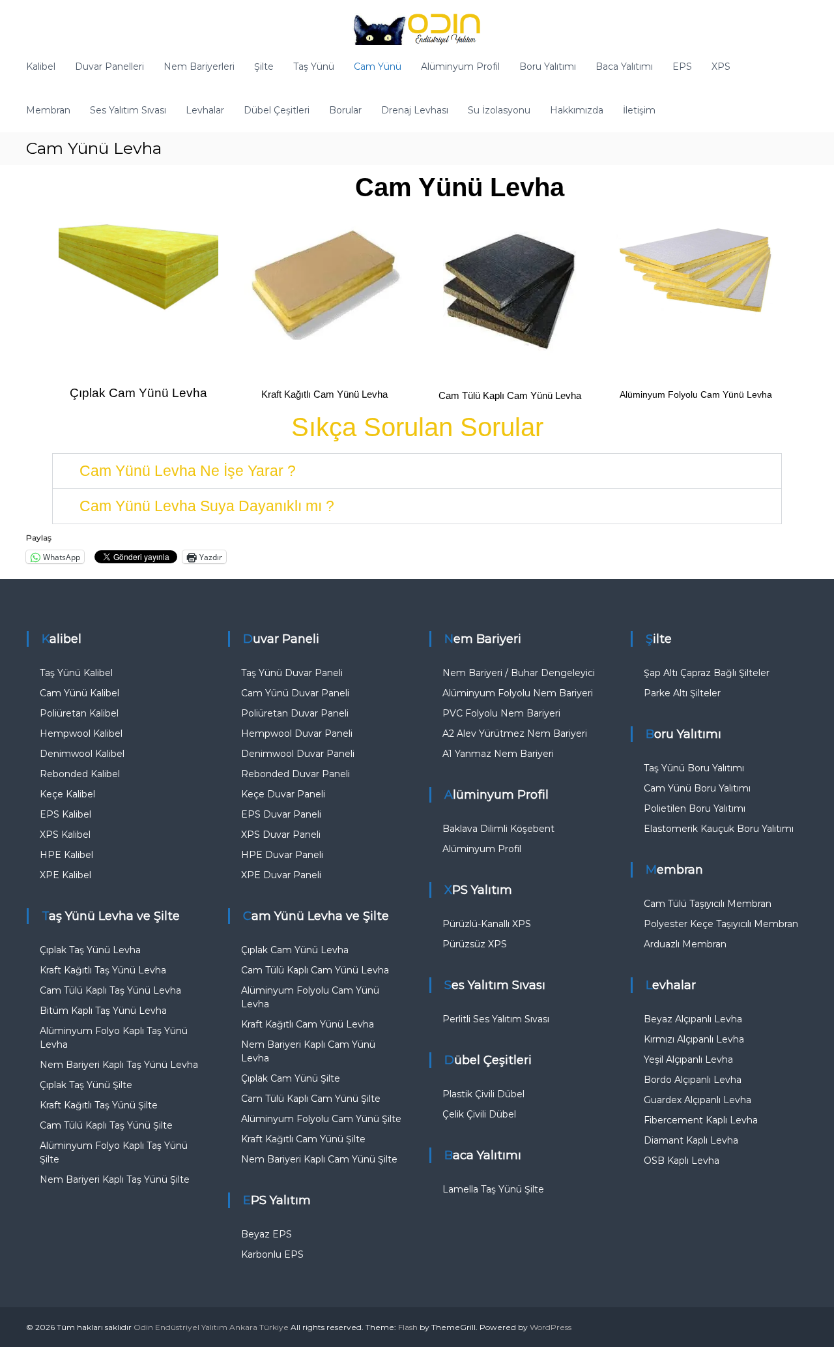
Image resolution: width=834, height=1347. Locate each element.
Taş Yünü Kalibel (76, 673)
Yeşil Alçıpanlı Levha (688, 1059)
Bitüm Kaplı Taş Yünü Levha (103, 1010)
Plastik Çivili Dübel (483, 1094)
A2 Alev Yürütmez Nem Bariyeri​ (514, 733)
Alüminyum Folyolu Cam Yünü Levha (696, 394)
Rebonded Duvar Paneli (295, 774)
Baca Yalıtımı (624, 66)
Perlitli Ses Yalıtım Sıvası (495, 1019)
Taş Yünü (313, 66)
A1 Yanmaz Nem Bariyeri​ (498, 754)
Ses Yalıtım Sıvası (128, 110)
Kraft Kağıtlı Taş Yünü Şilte (99, 1105)
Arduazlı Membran (685, 944)
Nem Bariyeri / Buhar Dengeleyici (518, 673)
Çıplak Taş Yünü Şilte (86, 1085)
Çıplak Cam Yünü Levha (138, 393)
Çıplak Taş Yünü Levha (90, 950)
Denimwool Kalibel (82, 754)
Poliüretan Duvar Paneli (295, 713)
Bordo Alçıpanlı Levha (692, 1080)
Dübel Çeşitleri (276, 110)
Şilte (264, 66)
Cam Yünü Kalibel (79, 693)
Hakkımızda (576, 110)
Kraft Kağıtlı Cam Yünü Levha (324, 394)
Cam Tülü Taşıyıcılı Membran (707, 904)
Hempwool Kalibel (81, 733)
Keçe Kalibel (67, 794)
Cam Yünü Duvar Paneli (295, 693)
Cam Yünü (377, 66)
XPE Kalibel (65, 875)
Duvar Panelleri (109, 66)
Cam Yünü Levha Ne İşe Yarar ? (187, 470)
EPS (682, 66)
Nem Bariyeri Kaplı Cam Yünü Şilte (319, 1159)
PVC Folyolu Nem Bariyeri (501, 713)
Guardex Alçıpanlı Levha (697, 1100)
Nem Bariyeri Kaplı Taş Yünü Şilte (115, 1179)
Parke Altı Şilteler (682, 693)
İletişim (639, 110)
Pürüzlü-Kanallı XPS (486, 924)
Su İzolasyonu (499, 110)
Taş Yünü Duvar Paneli (292, 673)
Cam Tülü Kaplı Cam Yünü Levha (510, 395)
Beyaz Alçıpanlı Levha (693, 1019)
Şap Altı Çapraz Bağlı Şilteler (706, 673)
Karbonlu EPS (272, 1254)
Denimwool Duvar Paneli (297, 754)
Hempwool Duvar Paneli (296, 733)
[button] (417, 471)
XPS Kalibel (65, 834)
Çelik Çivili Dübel (479, 1114)
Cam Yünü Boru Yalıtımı (697, 788)
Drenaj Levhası (414, 110)
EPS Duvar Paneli (281, 814)
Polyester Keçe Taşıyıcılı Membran (721, 924)
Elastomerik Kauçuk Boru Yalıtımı (719, 829)
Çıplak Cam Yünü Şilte (290, 1078)
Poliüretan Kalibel (79, 713)
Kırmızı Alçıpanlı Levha (694, 1039)
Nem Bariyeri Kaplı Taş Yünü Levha (119, 1065)
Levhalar (205, 110)
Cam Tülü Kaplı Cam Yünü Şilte (311, 1098)
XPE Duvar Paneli (281, 875)
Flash (408, 1327)
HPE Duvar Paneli (282, 855)
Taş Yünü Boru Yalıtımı (694, 768)
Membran (48, 110)
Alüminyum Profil (460, 66)
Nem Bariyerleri (199, 66)
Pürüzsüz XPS (474, 944)
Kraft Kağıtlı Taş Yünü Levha (103, 970)
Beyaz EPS (266, 1234)
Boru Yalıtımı (547, 66)
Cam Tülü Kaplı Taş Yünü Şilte (106, 1125)
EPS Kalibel (65, 814)
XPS (721, 66)
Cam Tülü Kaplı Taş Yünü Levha (110, 990)
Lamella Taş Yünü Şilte (493, 1189)
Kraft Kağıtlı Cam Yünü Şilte (303, 1139)
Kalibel (40, 66)
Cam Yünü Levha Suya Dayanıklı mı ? (206, 505)
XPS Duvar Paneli (281, 834)
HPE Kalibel (66, 855)
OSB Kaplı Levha (681, 1160)
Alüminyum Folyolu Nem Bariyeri (517, 693)
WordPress (550, 1327)
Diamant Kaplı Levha (691, 1140)
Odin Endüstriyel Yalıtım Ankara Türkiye (211, 1327)
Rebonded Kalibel (80, 774)
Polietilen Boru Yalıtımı (694, 808)
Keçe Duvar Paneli (283, 794)
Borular (345, 110)
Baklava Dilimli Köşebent (498, 829)
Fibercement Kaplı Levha (701, 1120)
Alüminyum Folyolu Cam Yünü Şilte (321, 1119)
